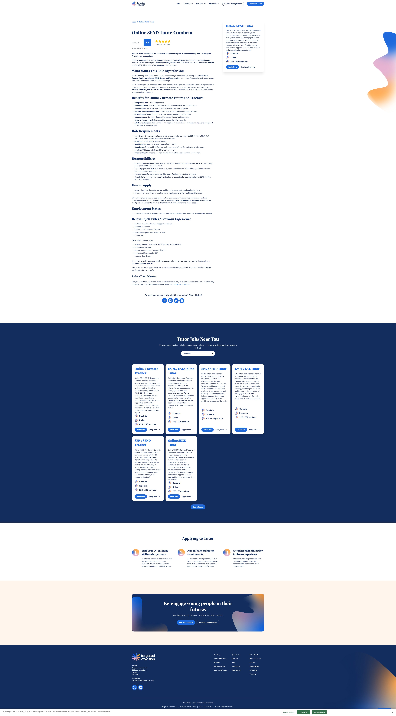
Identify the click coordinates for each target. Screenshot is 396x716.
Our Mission (236, 655)
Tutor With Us (254, 655)
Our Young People (220, 670)
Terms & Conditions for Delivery (202, 703)
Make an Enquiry (186, 622)
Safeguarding (254, 666)
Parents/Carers (219, 666)
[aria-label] (170, 300)
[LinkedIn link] (140, 687)
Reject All (304, 712)
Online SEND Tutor (146, 22)
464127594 (208, 707)
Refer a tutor (236, 670)
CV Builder (253, 670)
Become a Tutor (255, 4)
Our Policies (187, 703)
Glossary (253, 674)
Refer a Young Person (233, 4)
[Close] (392, 712)
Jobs (134, 22)
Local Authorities (220, 659)
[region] (198, 712)
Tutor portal (236, 666)
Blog (233, 662)
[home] (138, 3)
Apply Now (232, 67)
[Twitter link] (134, 687)
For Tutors (217, 655)
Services (235, 659)
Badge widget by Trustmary (140, 48)
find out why (211, 345)
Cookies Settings (288, 712)
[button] (188, 4)
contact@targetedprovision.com (143, 680)
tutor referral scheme (181, 284)
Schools (217, 662)
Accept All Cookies (319, 712)
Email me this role (248, 67)
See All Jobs (198, 507)
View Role (141, 430)
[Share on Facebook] (176, 300)
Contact (252, 662)
